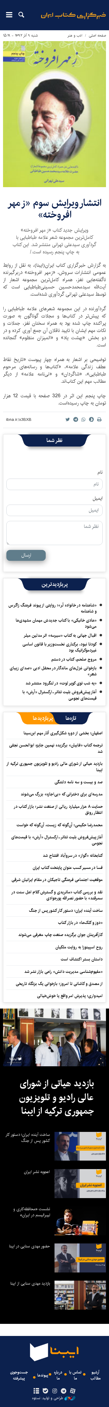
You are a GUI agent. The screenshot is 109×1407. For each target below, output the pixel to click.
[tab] (71, 718)
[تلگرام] (64, 1391)
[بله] (45, 1391)
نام (100, 472)
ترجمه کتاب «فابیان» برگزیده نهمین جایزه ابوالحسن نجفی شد (56, 748)
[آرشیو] (36, 1391)
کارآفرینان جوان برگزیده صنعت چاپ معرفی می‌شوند (60, 934)
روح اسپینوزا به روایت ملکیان (79, 947)
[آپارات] (73, 1391)
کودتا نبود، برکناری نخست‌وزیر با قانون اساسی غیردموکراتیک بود (59, 647)
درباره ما (58, 1375)
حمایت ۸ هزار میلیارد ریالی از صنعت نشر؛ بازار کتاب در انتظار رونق (58, 809)
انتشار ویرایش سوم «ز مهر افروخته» (54, 209)
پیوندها (42, 1375)
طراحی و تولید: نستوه (47, 1398)
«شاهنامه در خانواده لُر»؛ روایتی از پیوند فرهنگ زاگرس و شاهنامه (52, 608)
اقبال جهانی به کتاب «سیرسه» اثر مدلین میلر (60, 635)
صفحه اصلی (97, 35)
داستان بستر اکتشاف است (82, 959)
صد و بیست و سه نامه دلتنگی (78, 782)
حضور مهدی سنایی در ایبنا (29, 1246)
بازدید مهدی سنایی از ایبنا (30, 1283)
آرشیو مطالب (96, 1375)
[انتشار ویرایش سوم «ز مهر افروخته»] (54, 114)
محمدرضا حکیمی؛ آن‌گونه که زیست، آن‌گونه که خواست (60, 825)
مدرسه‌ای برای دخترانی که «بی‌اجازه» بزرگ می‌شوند (62, 794)
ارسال (26, 555)
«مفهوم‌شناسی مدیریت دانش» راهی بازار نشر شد (63, 971)
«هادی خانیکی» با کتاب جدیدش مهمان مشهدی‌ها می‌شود (56, 623)
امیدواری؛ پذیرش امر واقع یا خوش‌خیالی (70, 996)
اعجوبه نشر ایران (37, 1171)
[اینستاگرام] (54, 1391)
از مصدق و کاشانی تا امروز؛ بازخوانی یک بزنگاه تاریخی (59, 983)
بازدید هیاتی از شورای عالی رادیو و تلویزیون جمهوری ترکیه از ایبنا (55, 766)
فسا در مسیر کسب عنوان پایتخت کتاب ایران (68, 867)
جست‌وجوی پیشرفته (19, 1375)
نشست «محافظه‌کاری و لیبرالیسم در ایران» (31, 1212)
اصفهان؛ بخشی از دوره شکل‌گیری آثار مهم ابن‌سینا (63, 733)
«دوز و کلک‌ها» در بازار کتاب (80, 922)
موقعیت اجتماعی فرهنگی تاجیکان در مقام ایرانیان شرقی (57, 879)
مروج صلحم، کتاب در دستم (74, 659)
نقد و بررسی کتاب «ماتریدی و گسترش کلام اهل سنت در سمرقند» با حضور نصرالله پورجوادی (57, 895)
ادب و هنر (75, 35)
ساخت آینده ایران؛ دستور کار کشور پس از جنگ (66, 910)
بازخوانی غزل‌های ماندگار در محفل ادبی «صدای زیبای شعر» (53, 671)
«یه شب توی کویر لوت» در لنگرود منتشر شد (61, 683)
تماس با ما (75, 1375)
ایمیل (98, 498)
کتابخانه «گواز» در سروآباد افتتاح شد (73, 855)
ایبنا (73, 19)
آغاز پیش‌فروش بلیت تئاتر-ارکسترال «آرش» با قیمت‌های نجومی (59, 695)
